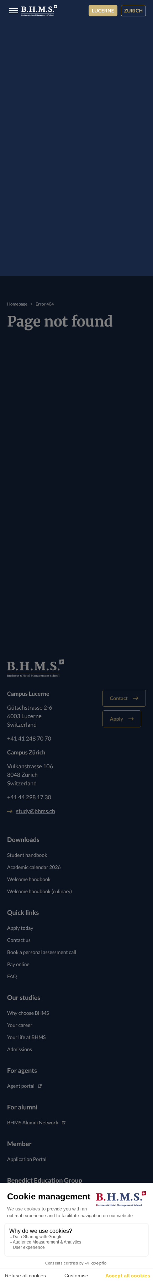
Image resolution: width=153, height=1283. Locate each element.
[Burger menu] (11, 10)
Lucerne (103, 10)
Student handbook (27, 855)
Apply (116, 719)
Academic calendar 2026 (34, 867)
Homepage (17, 304)
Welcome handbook (29, 879)
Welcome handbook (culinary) (39, 891)
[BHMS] (39, 10)
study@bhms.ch (35, 811)
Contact (119, 698)
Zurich (133, 10)
